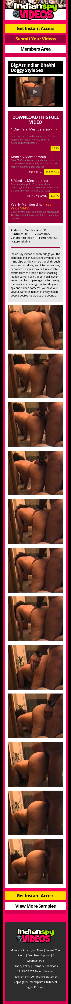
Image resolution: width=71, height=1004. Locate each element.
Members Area (35, 49)
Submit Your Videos (35, 39)
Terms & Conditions (45, 966)
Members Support (39, 955)
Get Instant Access (35, 28)
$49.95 (55, 196)
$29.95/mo (52, 172)
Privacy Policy (21, 966)
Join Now (37, 950)
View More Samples (35, 906)
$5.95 (55, 148)
